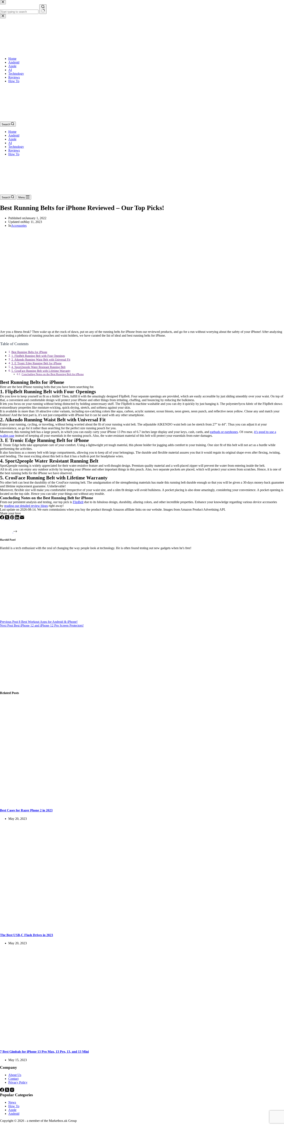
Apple (12, 139)
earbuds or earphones (224, 432)
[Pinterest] (12, 518)
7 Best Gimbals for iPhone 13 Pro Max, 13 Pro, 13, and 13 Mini (44, 1051)
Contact (13, 1078)
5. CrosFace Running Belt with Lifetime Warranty (40, 370)
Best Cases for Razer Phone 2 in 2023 (26, 810)
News (12, 1102)
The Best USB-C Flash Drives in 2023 (26, 935)
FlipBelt (78, 502)
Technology (16, 146)
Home (12, 131)
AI (10, 143)
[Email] (22, 518)
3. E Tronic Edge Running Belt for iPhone (36, 363)
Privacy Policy (17, 1082)
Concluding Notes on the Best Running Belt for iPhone (53, 374)
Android (13, 135)
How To (13, 154)
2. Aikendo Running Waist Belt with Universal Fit (40, 359)
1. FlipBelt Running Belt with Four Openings (38, 355)
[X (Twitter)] (7, 518)
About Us (14, 1075)
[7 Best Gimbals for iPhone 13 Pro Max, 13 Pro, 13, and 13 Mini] (80, 1043)
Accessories (19, 225)
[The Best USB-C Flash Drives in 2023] (80, 927)
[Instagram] (12, 1090)
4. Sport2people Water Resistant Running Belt (38, 367)
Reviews (14, 150)
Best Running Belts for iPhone (29, 352)
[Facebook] (2, 518)
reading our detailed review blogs (26, 506)
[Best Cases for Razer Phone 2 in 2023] (80, 802)
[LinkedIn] (17, 518)
